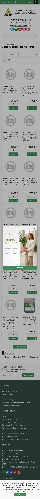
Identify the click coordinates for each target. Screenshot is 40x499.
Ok (20, 495)
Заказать (20, 268)
